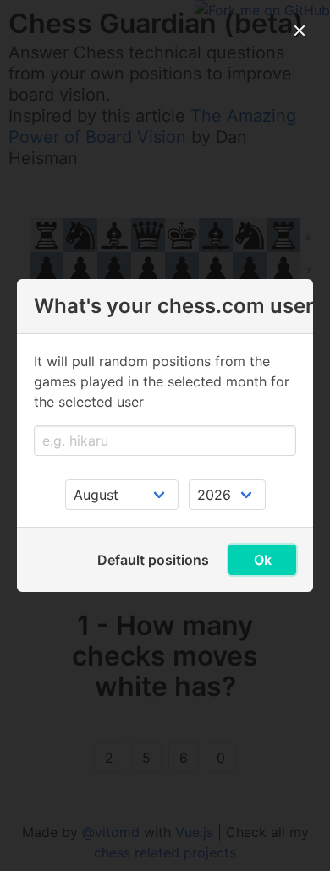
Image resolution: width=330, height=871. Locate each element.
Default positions (153, 559)
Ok (263, 559)
